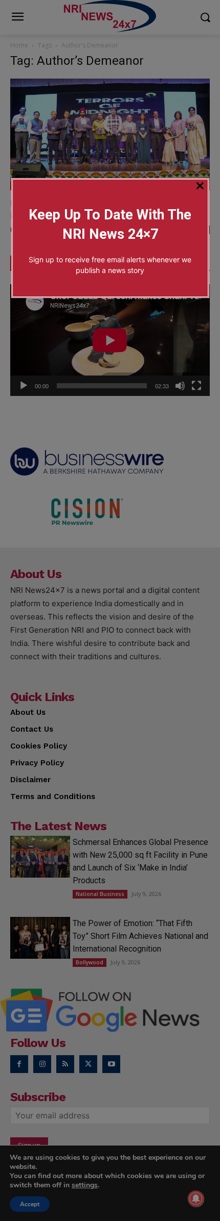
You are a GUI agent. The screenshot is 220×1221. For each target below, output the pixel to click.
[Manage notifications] (196, 1198)
